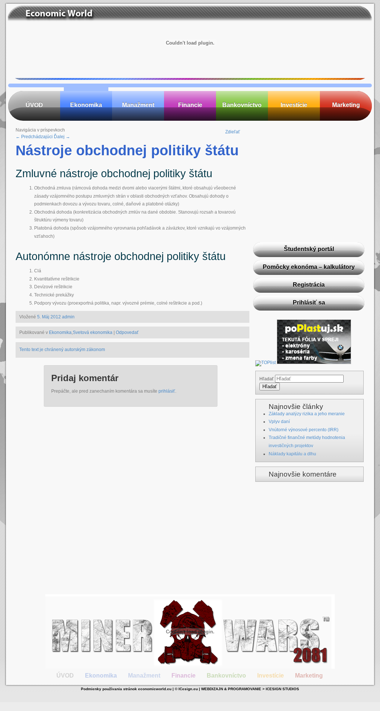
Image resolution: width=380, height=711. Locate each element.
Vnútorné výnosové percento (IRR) (303, 429)
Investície (294, 105)
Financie (190, 105)
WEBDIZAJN (212, 689)
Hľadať (266, 379)
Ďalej (62, 136)
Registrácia (309, 285)
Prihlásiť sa (309, 302)
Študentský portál (309, 249)
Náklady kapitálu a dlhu (292, 454)
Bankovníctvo (242, 105)
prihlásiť (166, 391)
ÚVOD (34, 105)
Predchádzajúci (34, 136)
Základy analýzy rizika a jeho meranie (307, 413)
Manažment (138, 105)
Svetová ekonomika (92, 332)
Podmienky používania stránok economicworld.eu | (128, 689)
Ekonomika (86, 105)
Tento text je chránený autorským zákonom (62, 349)
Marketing (346, 105)
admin (68, 316)
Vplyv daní (279, 421)
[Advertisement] (308, 189)
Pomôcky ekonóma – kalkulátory (309, 267)
